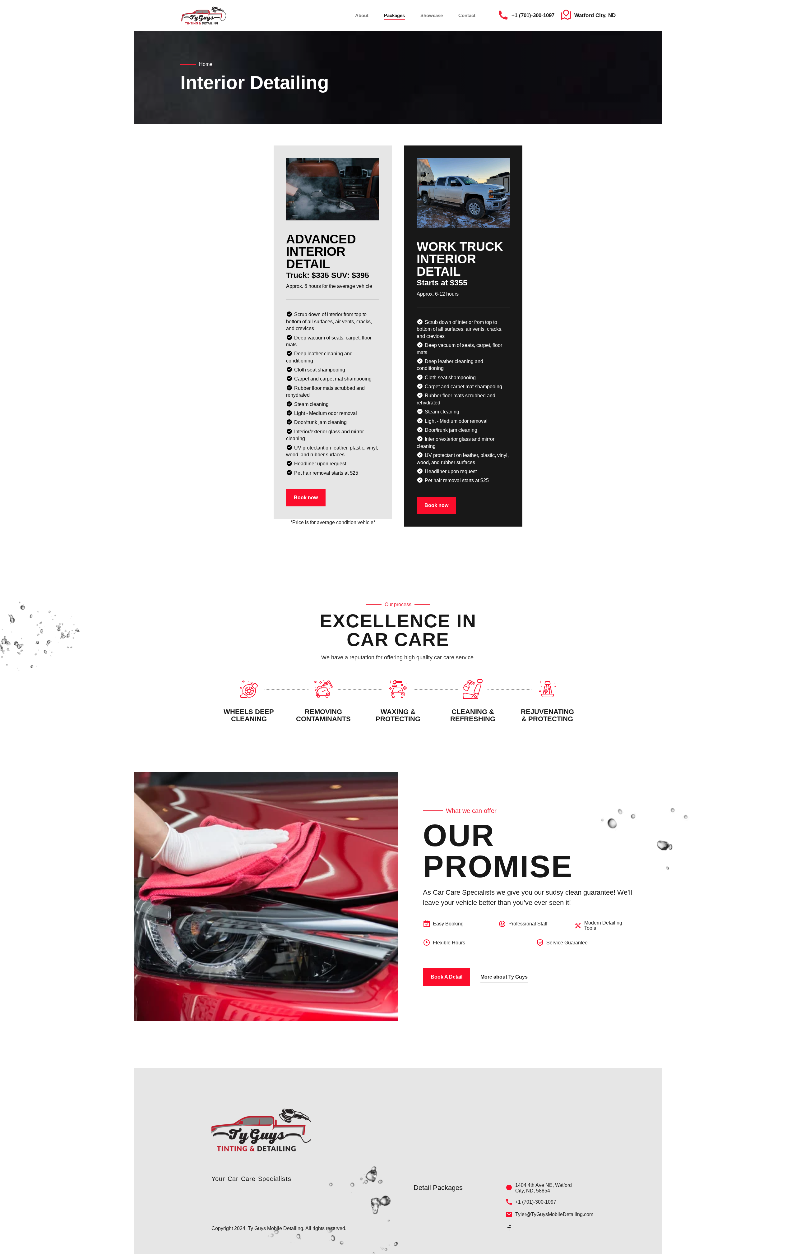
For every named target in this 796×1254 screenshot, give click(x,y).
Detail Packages (438, 1188)
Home (205, 64)
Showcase (431, 15)
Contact (466, 15)
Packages (394, 15)
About (361, 15)
